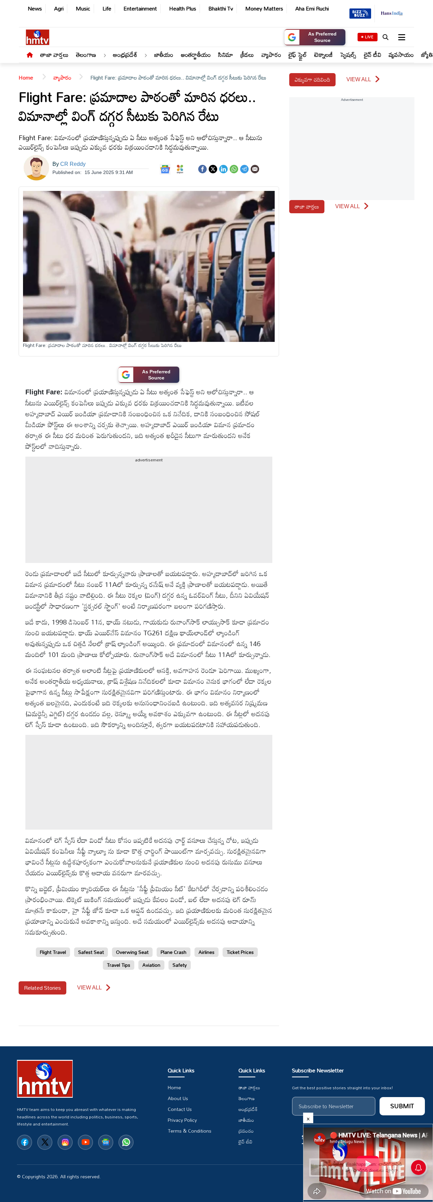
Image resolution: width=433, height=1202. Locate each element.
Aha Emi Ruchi (312, 8)
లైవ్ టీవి (373, 54)
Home (27, 77)
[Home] (30, 55)
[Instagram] (65, 1142)
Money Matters (264, 8)
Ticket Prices (240, 952)
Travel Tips (118, 964)
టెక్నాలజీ (323, 54)
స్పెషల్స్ (348, 54)
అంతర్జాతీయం (196, 54)
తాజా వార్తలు (54, 54)
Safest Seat (91, 952)
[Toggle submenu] (104, 56)
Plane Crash (173, 952)
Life (106, 8)
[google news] (105, 1142)
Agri (59, 8)
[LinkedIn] (223, 168)
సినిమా (225, 54)
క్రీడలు (247, 54)
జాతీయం (164, 54)
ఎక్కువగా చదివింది (312, 79)
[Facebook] (202, 168)
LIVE (369, 37)
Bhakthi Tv (220, 8)
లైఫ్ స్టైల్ (298, 54)
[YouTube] (85, 1142)
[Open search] (385, 37)
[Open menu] (401, 37)
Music (83, 8)
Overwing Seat (132, 952)
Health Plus (182, 8)
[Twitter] (213, 168)
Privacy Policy (182, 1120)
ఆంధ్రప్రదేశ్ (125, 54)
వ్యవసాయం (401, 54)
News (35, 8)
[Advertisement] (409, 341)
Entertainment (140, 8)
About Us (178, 1098)
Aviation (151, 964)
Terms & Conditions (189, 1131)
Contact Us (180, 1109)
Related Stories (42, 987)
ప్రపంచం (246, 1131)
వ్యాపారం (271, 54)
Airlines (206, 952)
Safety (180, 964)
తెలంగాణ (86, 54)
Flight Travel (53, 952)
